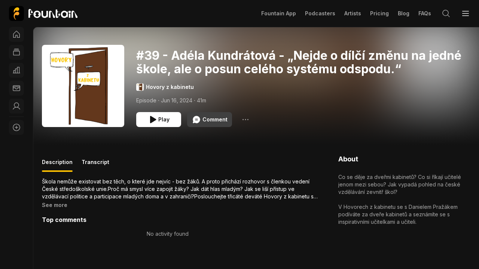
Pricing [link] (379, 13)
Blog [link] (403, 13)
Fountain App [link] (278, 13)
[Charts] (16, 70)
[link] (43, 13)
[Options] (245, 119)
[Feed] (16, 52)
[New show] (16, 127)
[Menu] (465, 13)
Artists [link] (352, 13)
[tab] (57, 165)
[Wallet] (16, 88)
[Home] (16, 34)
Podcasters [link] (320, 13)
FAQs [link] (424, 13)
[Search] (446, 13)
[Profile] (16, 106)
